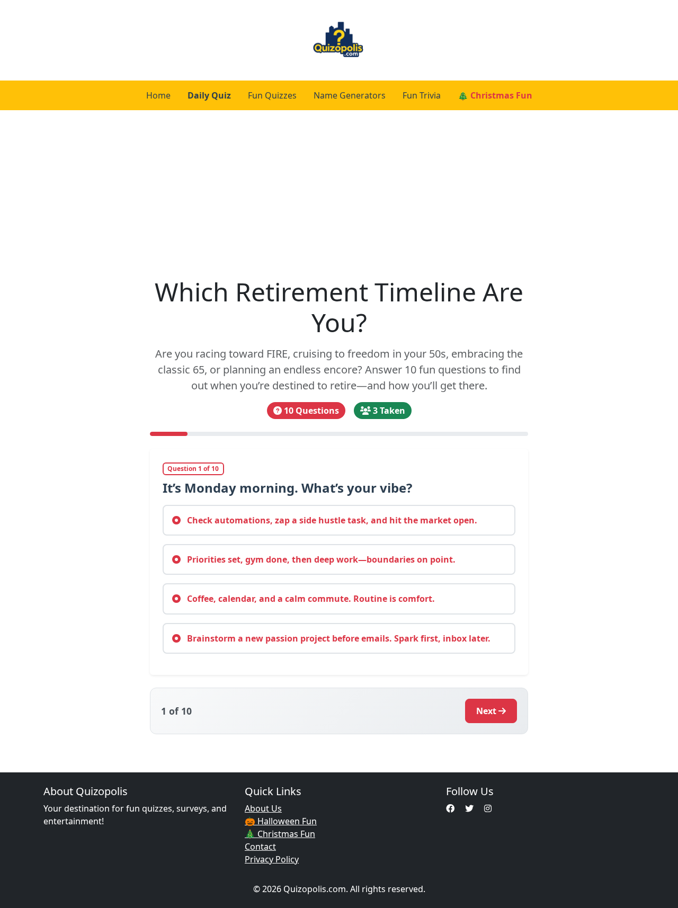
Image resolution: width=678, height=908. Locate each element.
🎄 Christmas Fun (495, 95)
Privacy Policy (272, 859)
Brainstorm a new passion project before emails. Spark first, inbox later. (337, 638)
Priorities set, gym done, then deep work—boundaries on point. (320, 559)
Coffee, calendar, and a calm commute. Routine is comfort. (310, 598)
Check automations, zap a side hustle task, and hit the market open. (331, 520)
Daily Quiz (209, 95)
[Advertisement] (339, 189)
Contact (260, 846)
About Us (263, 808)
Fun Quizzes (272, 95)
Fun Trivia (422, 95)
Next (486, 711)
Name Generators (350, 95)
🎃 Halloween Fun (281, 821)
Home (158, 95)
